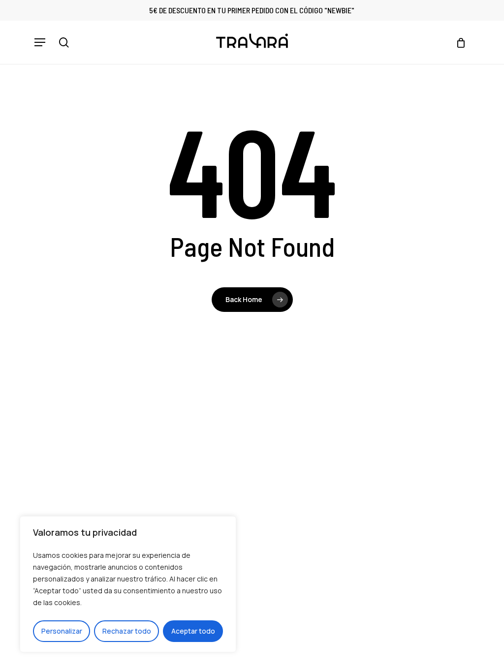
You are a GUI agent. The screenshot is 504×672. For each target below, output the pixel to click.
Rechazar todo (126, 631)
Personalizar (61, 631)
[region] (128, 584)
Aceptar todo (193, 631)
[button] (39, 42)
